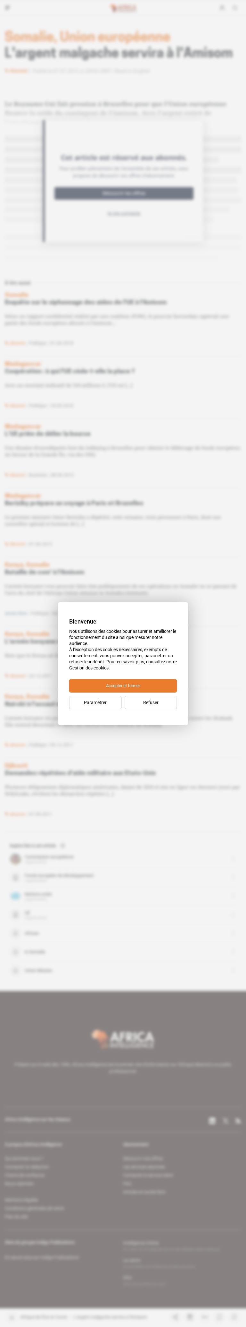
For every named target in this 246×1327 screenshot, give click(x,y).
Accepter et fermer (123, 685)
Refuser (151, 702)
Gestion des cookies (89, 667)
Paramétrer (95, 702)
